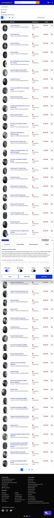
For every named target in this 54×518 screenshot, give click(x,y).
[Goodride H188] (5, 374)
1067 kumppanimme (10, 251)
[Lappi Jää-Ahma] (5, 303)
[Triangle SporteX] (5, 224)
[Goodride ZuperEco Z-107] (5, 215)
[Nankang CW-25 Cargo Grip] (5, 197)
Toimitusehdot (32, 482)
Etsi (38, 2)
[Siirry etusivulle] (1, 10)
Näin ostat (30, 481)
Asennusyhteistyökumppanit (35, 501)
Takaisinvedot (31, 489)
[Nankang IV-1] (5, 311)
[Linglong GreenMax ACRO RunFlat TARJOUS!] (5, 436)
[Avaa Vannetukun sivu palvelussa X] (11, 511)
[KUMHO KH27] (4, 392)
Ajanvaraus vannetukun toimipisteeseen (38, 503)
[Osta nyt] (52, 25)
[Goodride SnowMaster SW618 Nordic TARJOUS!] (5, 383)
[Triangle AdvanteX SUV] (5, 338)
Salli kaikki (44, 276)
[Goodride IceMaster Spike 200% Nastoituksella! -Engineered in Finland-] (5, 445)
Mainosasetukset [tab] (33, 244)
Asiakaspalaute (32, 493)
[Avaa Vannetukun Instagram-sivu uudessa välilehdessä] (7, 511)
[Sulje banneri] (51, 240)
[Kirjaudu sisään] (50, 2)
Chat (49, 513)
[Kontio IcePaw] (5, 55)
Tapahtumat (31, 491)
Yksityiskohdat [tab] (20, 244)
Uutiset (30, 494)
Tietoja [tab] (47, 244)
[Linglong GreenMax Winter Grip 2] (5, 419)
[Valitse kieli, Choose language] (48, 2)
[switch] (20, 271)
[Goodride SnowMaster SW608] (5, 347)
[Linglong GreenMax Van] (5, 285)
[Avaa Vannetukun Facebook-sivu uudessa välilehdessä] (3, 511)
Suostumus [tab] (7, 244)
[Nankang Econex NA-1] (5, 99)
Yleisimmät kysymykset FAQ (35, 484)
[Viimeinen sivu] (12, 17)
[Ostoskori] (52, 2)
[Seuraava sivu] (9, 17)
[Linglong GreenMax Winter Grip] (5, 294)
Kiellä (10, 276)
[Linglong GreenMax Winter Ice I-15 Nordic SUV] (5, 108)
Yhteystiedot (6, 487)
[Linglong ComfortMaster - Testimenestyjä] (5, 135)
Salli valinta (27, 276)
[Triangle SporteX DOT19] (5, 356)
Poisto (5, 10)
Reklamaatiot (31, 487)
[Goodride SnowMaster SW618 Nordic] (5, 126)
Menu (6, 7)
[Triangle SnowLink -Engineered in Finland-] (5, 233)
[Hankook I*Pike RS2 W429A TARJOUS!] (5, 365)
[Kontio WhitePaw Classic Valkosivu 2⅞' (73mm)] (5, 63)
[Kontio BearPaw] (5, 28)
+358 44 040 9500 (7, 481)
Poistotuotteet (32, 499)
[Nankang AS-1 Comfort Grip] (5, 144)
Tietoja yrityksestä (32, 486)
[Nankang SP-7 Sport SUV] (5, 206)
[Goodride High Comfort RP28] (5, 72)
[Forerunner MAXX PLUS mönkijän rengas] (5, 90)
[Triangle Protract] (5, 81)
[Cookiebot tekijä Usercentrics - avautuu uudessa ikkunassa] (42, 240)
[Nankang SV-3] (5, 428)
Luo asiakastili (31, 498)
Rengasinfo (31, 479)
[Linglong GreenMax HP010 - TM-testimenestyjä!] (5, 153)
